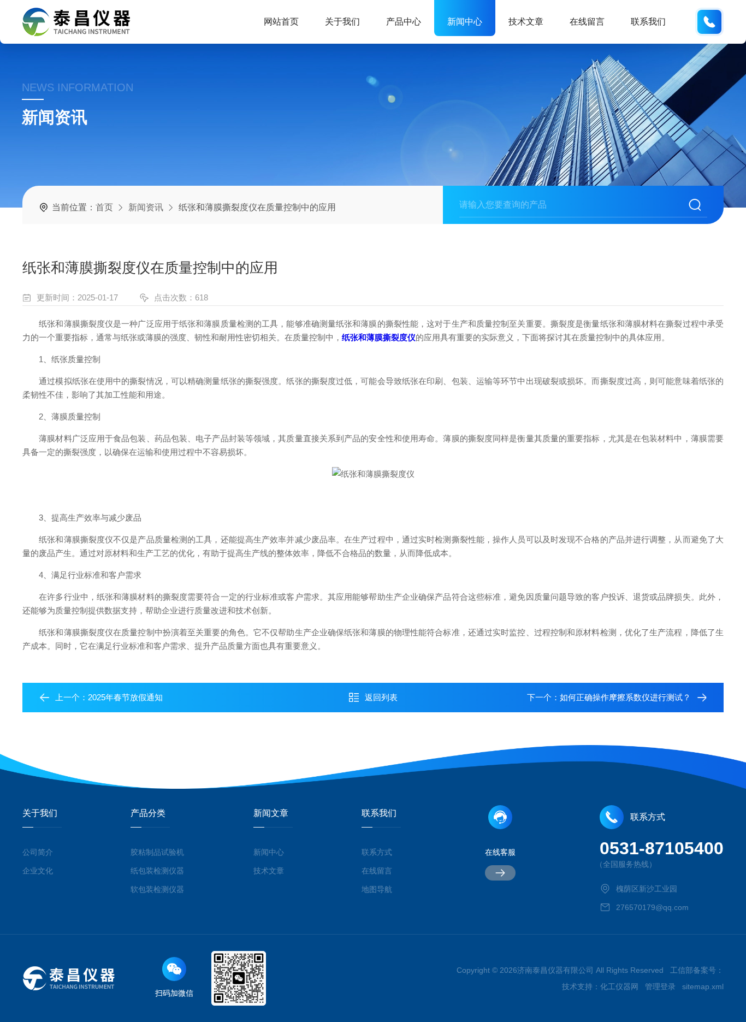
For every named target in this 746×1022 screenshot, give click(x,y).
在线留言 (587, 21)
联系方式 (377, 852)
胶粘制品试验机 (157, 852)
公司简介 (37, 852)
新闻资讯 (145, 207)
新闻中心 (464, 21)
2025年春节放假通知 (125, 697)
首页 (104, 207)
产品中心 (403, 21)
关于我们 (342, 21)
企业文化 (37, 870)
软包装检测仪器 (157, 889)
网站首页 (281, 21)
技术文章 (525, 21)
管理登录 (660, 986)
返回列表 (381, 697)
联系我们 (648, 21)
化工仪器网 (619, 986)
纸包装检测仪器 (157, 870)
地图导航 (377, 889)
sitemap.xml (703, 986)
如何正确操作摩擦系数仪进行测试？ (625, 697)
